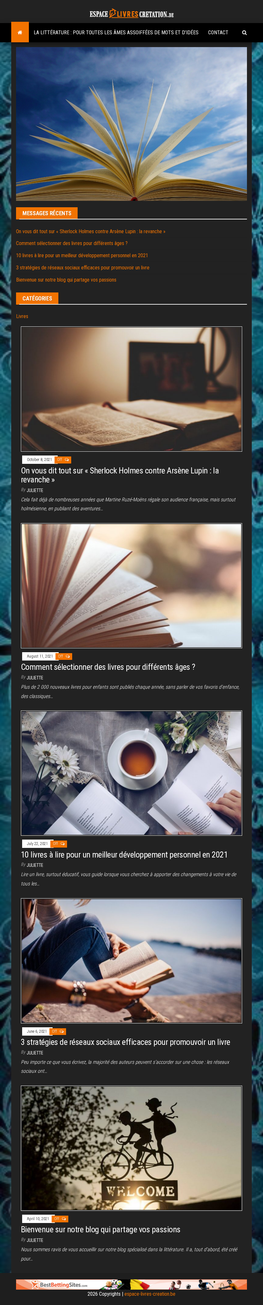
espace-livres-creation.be (149, 1294)
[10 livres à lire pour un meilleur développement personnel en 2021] (131, 773)
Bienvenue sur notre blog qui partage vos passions (66, 280)
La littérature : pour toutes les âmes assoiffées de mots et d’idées (116, 32)
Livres (22, 316)
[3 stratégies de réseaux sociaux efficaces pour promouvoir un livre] (131, 960)
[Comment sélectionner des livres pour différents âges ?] (131, 585)
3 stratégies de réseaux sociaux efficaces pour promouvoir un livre (82, 268)
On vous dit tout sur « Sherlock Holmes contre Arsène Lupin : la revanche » (90, 231)
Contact (218, 32)
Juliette (35, 490)
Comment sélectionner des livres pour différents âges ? (72, 243)
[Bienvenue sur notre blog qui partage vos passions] (131, 1148)
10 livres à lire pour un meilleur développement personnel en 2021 (82, 255)
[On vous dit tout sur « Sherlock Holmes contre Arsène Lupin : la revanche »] (131, 389)
